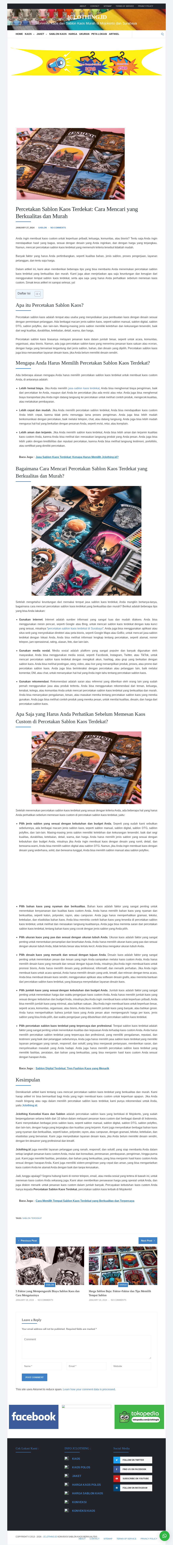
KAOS (28, 34)
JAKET (40, 34)
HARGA (73, 34)
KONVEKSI (79, 1502)
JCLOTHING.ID (86, 17)
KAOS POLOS (81, 1467)
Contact (94, 6)
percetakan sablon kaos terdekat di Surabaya (75, 628)
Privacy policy (145, 6)
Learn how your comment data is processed (89, 1389)
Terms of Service (125, 6)
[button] (164, 1536)
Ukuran (84, 34)
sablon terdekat (32, 1218)
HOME (19, 34)
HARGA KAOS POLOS (86, 1484)
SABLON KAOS (58, 34)
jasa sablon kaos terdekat (84, 388)
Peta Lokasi (99, 34)
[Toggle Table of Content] (36, 294)
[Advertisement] (86, 100)
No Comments (58, 228)
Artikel (114, 34)
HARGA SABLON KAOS (87, 1493)
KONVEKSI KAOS (83, 1510)
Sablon (42, 228)
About (83, 6)
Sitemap (108, 6)
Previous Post (29, 1240)
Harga (123, 1285)
